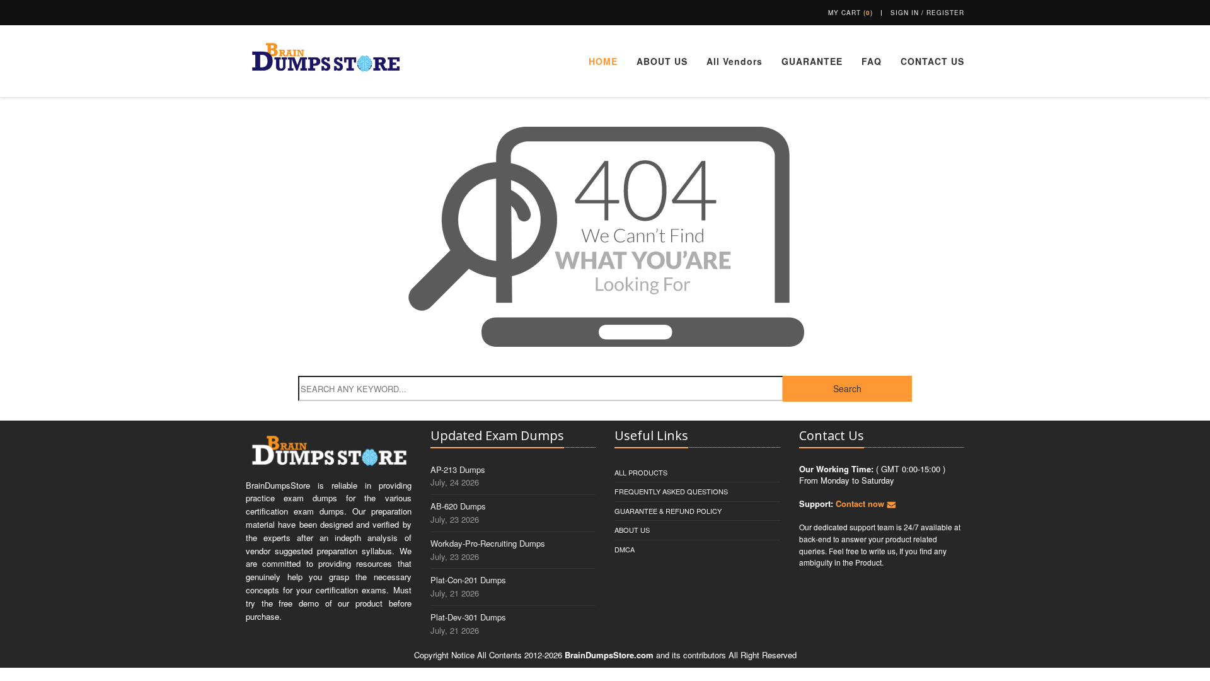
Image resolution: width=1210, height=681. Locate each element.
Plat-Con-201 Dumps (468, 580)
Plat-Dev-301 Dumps (468, 617)
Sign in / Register (927, 12)
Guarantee (812, 61)
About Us (662, 61)
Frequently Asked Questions (671, 491)
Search (847, 388)
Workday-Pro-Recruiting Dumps (487, 543)
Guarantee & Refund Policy (668, 511)
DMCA (624, 549)
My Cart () (850, 12)
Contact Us (932, 61)
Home (603, 61)
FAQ (871, 61)
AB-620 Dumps (458, 506)
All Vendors (734, 61)
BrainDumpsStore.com (609, 655)
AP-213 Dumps (457, 469)
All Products (640, 472)
